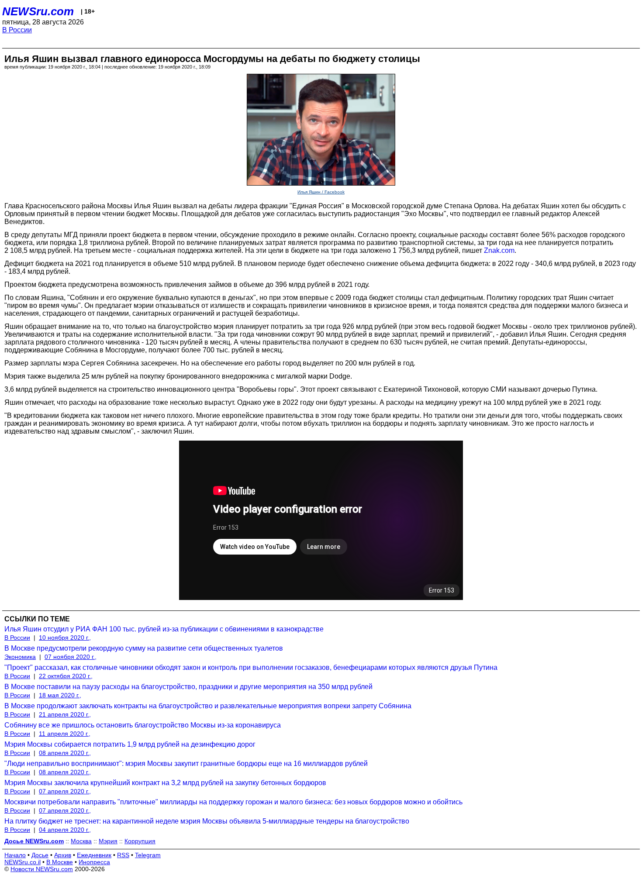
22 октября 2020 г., (66, 675)
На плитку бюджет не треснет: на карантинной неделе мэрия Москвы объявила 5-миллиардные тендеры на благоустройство (206, 821)
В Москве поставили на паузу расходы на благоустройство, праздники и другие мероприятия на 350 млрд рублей (188, 686)
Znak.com (499, 250)
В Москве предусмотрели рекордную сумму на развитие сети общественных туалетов (143, 648)
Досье (39, 855)
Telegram (148, 855)
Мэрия (108, 841)
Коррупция (139, 841)
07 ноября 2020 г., (71, 656)
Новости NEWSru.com (41, 868)
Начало (15, 855)
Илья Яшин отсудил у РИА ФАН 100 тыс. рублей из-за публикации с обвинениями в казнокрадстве (164, 629)
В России (17, 30)
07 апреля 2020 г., (65, 791)
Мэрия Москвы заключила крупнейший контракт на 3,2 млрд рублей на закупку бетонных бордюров (165, 782)
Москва (81, 841)
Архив (62, 855)
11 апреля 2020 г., (64, 733)
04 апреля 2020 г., (65, 829)
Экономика (20, 656)
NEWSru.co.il (22, 861)
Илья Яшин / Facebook (321, 192)
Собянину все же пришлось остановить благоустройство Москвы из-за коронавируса (142, 725)
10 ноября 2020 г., (65, 637)
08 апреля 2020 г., (65, 752)
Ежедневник (94, 855)
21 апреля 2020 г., (65, 714)
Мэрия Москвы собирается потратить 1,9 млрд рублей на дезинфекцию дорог (129, 744)
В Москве (59, 861)
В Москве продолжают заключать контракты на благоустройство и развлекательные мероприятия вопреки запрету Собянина (207, 706)
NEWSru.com (38, 11)
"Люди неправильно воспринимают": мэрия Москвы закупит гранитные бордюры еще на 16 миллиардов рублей (186, 763)
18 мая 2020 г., (60, 695)
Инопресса (94, 861)
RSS (123, 855)
